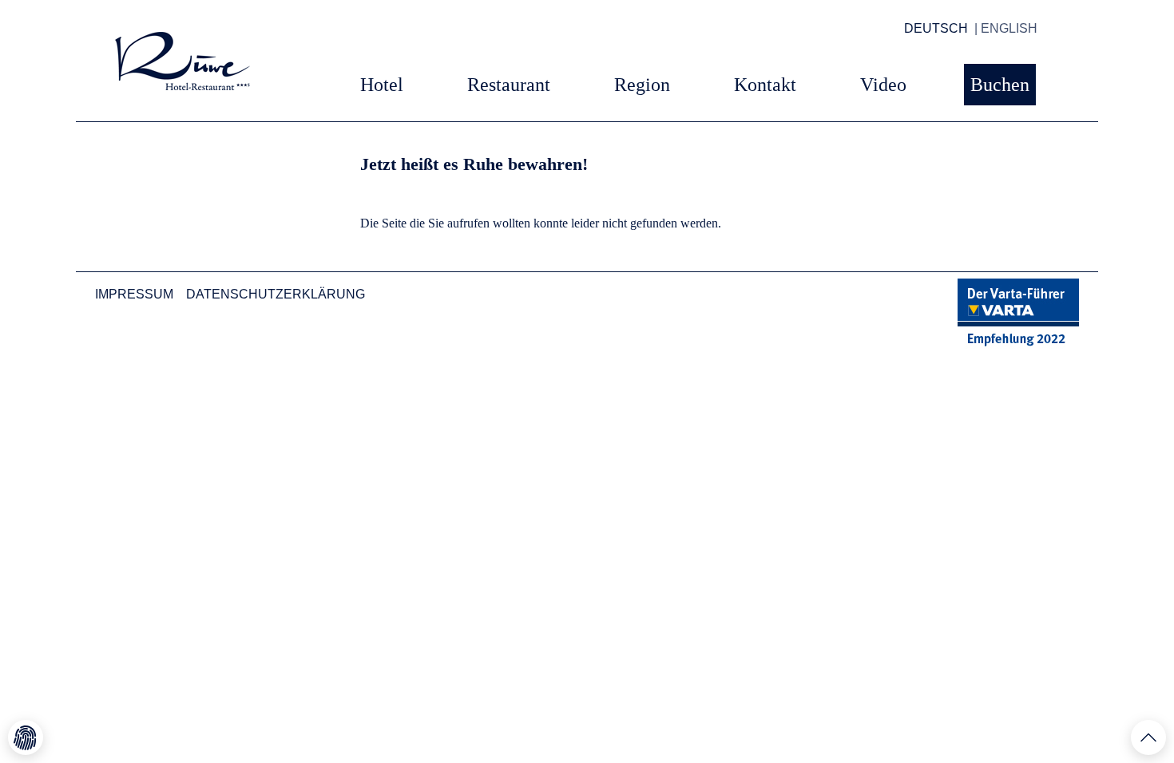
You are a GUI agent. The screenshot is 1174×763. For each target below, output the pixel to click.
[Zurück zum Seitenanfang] (1148, 737)
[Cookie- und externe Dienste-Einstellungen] (25, 737)
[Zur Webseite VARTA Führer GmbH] (1018, 313)
